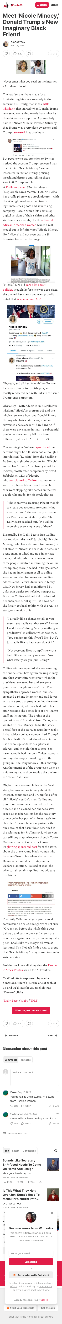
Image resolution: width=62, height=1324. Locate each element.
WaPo (24, 1000)
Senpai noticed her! (29, 299)
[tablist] (18, 1059)
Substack (14, 1316)
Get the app (48, 1308)
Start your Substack (22, 1308)
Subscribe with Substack (33, 1275)
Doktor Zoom (18, 42)
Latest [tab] (15, 1150)
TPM (33, 1000)
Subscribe (42, 4)
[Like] (6, 53)
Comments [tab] (11, 1059)
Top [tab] (7, 1150)
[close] (52, 1213)
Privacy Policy (42, 1289)
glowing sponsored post (22, 847)
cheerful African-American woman (28, 222)
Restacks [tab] (25, 1059)
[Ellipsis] (57, 1092)
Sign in (55, 4)
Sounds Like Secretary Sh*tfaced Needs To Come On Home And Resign (22, 1165)
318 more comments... (15, 1133)
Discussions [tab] (29, 1150)
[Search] (55, 1150)
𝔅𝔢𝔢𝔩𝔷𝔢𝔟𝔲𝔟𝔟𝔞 (16, 1114)
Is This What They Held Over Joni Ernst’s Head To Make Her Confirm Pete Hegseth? (21, 1195)
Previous (13, 1035)
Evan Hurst (23, 1177)
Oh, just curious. (12, 1203)
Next (50, 1035)
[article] (31, 1171)
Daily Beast (11, 1000)
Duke (13, 1092)
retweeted (18, 132)
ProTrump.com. (16, 187)
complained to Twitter (23, 480)
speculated (43, 447)
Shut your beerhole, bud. (17, 1173)
